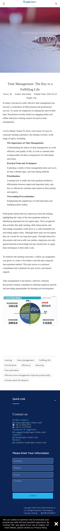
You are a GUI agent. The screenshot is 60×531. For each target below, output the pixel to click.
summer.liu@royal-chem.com (30, 442)
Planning (39, 365)
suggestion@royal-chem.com (30, 432)
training (8, 360)
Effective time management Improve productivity (27, 375)
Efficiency (26, 365)
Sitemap (35, 513)
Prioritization (11, 365)
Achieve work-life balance (16, 380)
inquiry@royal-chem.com (28, 422)
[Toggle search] (56, 3)
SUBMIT (32, 495)
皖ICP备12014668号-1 (48, 513)
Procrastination (12, 370)
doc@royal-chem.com (26, 437)
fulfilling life (44, 360)
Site (35, 98)
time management (25, 360)
